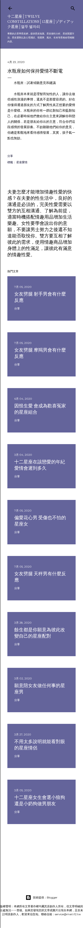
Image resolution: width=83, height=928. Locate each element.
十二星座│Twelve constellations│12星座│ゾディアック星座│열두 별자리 (40, 21)
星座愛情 (21, 162)
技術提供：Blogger (45, 897)
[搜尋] (73, 7)
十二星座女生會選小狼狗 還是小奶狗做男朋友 (39, 800)
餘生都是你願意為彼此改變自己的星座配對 (39, 633)
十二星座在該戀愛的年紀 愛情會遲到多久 (39, 465)
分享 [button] (10, 156)
